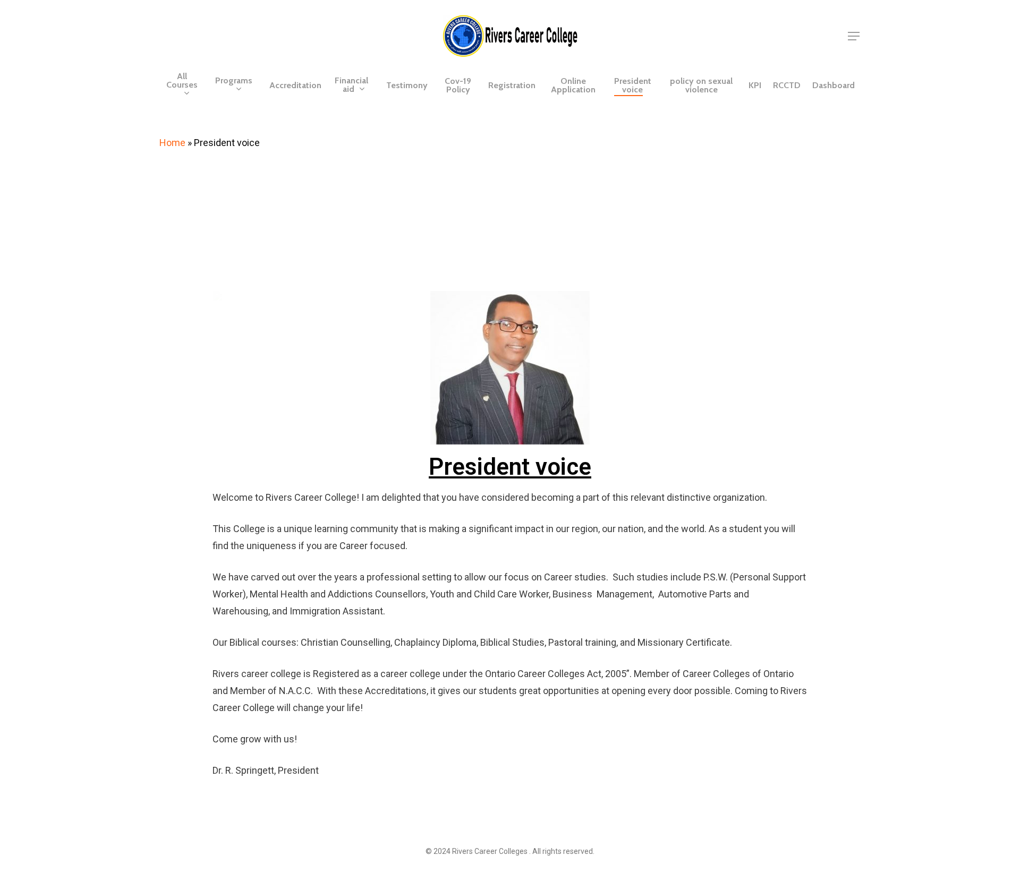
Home (172, 142)
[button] (854, 36)
